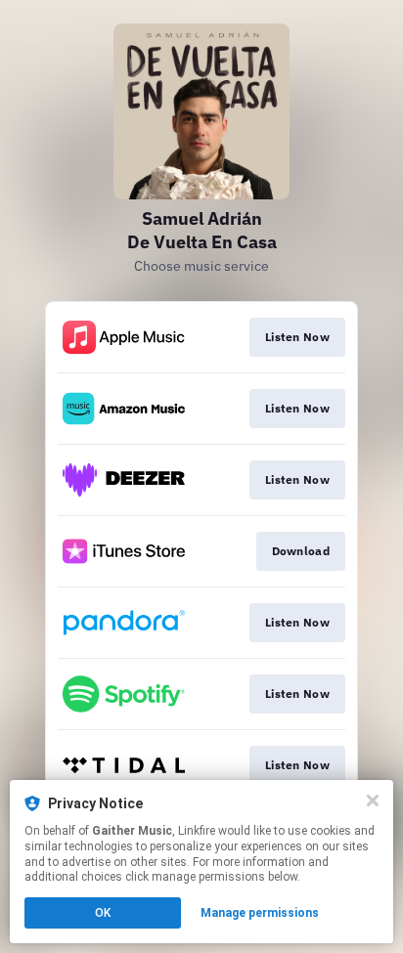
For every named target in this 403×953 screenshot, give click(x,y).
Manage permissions (260, 913)
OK (103, 913)
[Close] (372, 800)
